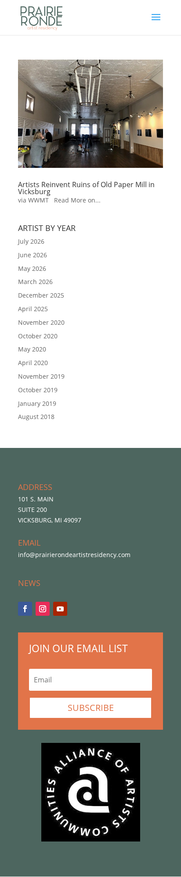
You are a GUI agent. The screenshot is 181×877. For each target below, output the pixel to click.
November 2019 (41, 376)
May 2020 (32, 349)
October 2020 (38, 336)
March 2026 (35, 281)
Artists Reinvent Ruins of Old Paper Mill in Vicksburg (86, 188)
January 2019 (37, 403)
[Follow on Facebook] (25, 609)
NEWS (29, 583)
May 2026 (32, 268)
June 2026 (32, 255)
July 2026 (31, 241)
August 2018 (36, 416)
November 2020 (41, 322)
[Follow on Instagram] (43, 609)
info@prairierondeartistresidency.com (74, 554)
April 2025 (33, 309)
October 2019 (38, 390)
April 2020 (33, 363)
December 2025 (41, 295)
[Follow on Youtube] (60, 609)
